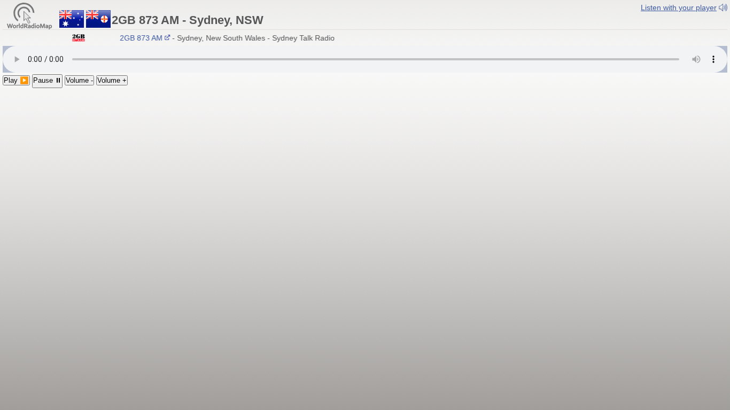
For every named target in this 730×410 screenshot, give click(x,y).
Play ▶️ (16, 80)
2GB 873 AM (139, 38)
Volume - (79, 80)
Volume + (112, 80)
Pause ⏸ (47, 80)
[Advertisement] (365, 168)
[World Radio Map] (29, 15)
